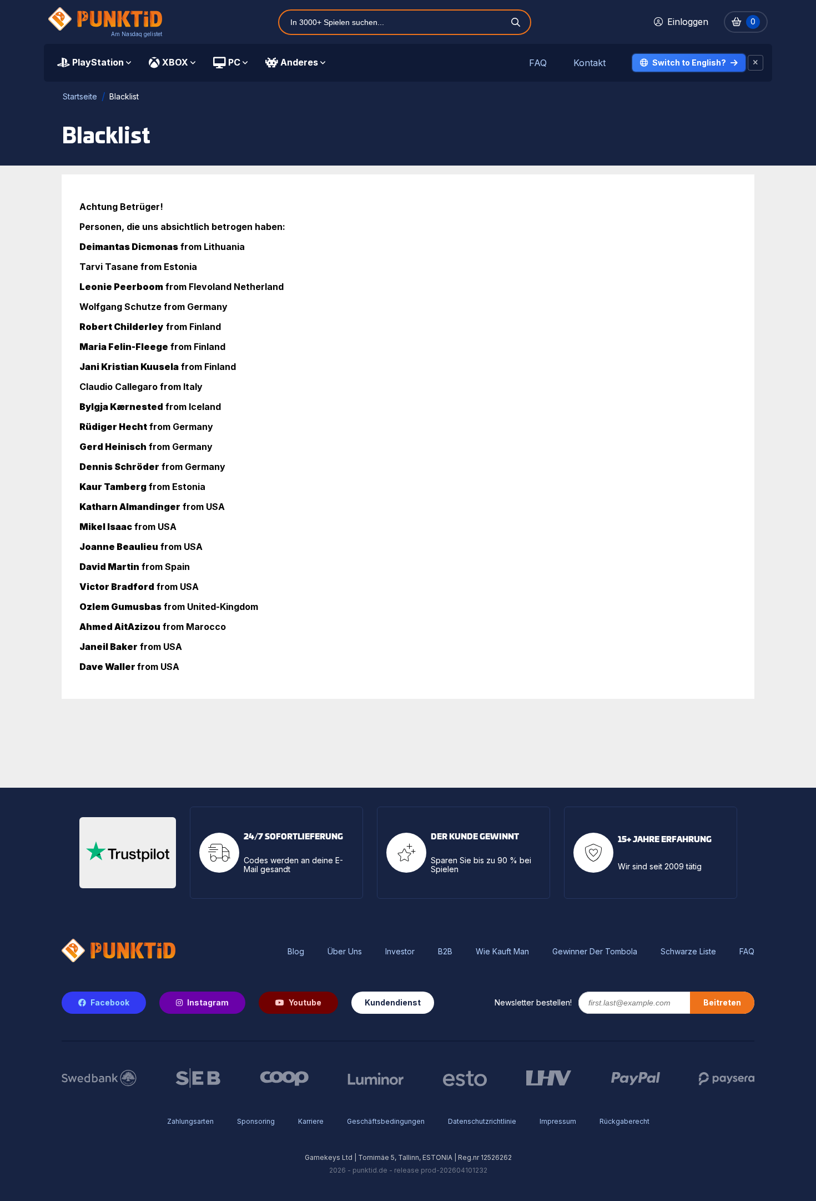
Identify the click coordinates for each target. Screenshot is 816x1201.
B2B (445, 951)
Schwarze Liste (688, 951)
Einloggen (687, 21)
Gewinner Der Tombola (594, 951)
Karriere (311, 1121)
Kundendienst (393, 1002)
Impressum (558, 1121)
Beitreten (722, 1002)
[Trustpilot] (127, 853)
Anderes (299, 62)
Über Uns (345, 951)
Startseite (80, 96)
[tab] (94, 63)
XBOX (175, 62)
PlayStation (98, 62)
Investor (400, 951)
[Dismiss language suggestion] (755, 63)
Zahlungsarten (190, 1121)
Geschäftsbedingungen (386, 1121)
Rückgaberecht (624, 1121)
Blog (296, 951)
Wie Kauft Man (502, 951)
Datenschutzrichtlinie (482, 1121)
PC (234, 62)
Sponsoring (256, 1121)
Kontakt (589, 63)
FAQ (538, 63)
